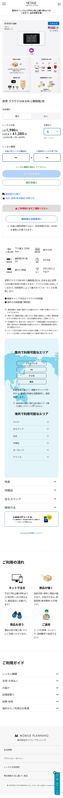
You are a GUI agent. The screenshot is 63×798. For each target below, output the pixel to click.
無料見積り (31, 182)
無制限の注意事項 (30, 218)
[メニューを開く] (4, 4)
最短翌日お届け (13, 193)
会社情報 (8, 749)
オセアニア (18, 428)
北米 (15, 436)
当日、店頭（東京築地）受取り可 (20, 198)
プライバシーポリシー (14, 758)
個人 (17, 116)
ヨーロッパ (18, 450)
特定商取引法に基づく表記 (16, 775)
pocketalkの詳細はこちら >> (31, 533)
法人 (46, 116)
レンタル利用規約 (12, 767)
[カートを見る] (59, 4)
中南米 (16, 442)
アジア (16, 422)
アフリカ (17, 457)
